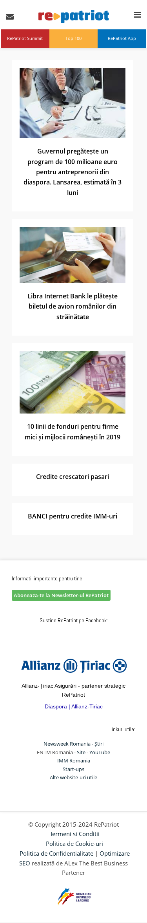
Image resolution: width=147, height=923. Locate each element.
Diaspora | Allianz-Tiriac (74, 706)
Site (81, 752)
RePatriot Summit (25, 38)
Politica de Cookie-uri (74, 843)
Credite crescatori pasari (72, 476)
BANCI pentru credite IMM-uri (72, 516)
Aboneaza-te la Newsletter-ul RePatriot (61, 595)
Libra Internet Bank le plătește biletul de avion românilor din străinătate (72, 306)
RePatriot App (122, 38)
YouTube (99, 752)
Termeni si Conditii (75, 834)
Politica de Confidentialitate (56, 853)
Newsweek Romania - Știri (73, 743)
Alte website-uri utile (73, 777)
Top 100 (73, 38)
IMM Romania (73, 760)
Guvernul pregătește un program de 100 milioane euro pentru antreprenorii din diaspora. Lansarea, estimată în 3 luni (73, 172)
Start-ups (73, 769)
